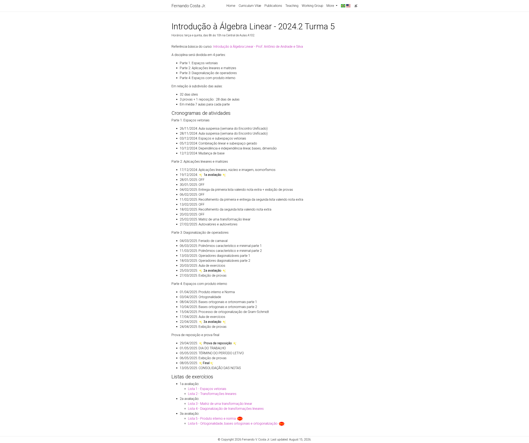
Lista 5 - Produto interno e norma (212, 418)
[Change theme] (354, 4)
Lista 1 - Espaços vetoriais (207, 389)
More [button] (330, 6)
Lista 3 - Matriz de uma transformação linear (220, 404)
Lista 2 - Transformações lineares (212, 394)
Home (230, 6)
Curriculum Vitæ (250, 6)
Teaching (291, 6)
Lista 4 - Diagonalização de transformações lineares (226, 409)
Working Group (312, 6)
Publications (273, 6)
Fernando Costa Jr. (189, 5)
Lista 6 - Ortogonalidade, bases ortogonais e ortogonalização (233, 423)
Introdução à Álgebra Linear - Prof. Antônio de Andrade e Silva (258, 47)
